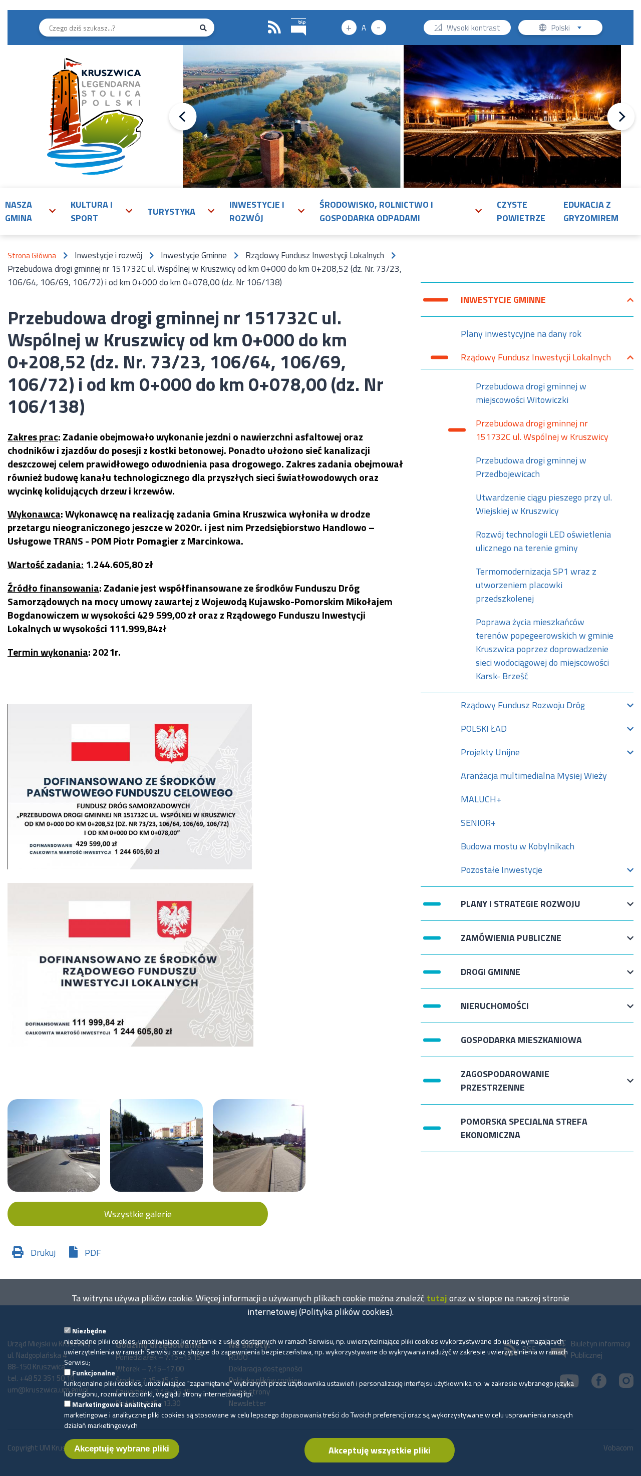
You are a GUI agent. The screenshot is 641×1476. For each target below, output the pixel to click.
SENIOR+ (478, 822)
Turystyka (171, 211)
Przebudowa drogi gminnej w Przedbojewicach (531, 466)
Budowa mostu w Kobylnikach (517, 846)
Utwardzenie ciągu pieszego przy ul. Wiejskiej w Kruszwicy (544, 504)
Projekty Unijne (490, 754)
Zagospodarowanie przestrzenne (505, 1080)
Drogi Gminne (490, 977)
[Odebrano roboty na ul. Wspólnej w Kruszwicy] (54, 1145)
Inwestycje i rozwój (256, 211)
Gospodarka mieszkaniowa (521, 1040)
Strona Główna (32, 255)
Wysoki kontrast (473, 28)
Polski (568, 28)
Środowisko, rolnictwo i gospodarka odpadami (376, 211)
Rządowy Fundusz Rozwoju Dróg (523, 707)
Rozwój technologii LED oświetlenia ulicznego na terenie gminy (543, 541)
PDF (93, 1252)
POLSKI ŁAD (484, 731)
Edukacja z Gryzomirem (590, 211)
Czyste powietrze (521, 211)
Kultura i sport (92, 211)
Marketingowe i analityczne (117, 1404)
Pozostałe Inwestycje (501, 872)
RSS (274, 27)
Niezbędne (89, 1330)
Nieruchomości (495, 1011)
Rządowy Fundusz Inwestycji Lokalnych (536, 359)
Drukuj (43, 1252)
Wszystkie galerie (138, 1214)
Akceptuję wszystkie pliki (380, 1450)
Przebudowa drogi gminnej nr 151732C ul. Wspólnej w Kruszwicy (542, 429)
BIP (298, 27)
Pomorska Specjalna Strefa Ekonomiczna (524, 1128)
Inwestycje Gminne (503, 304)
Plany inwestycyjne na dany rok (521, 333)
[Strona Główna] (95, 116)
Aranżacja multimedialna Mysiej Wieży (534, 775)
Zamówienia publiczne (511, 942)
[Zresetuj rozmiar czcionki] (364, 27)
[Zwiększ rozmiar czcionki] (349, 27)
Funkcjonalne (93, 1372)
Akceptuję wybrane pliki (121, 1448)
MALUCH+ (481, 799)
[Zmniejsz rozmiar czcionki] (378, 27)
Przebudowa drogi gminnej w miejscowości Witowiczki (531, 392)
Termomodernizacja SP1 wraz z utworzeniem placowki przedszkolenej (536, 585)
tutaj (437, 1298)
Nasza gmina (18, 211)
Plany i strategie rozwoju (520, 908)
